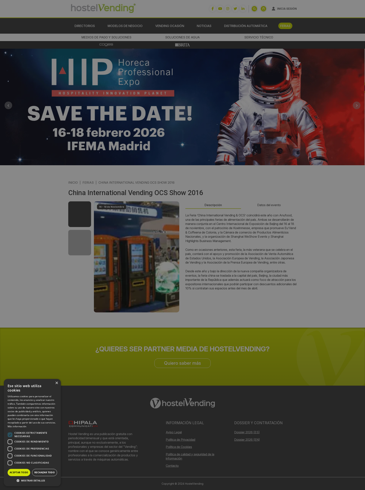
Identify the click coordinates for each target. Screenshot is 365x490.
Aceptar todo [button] (19, 472)
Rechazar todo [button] (44, 472)
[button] (32, 480)
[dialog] (182, 245)
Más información (17, 426)
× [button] (56, 383)
